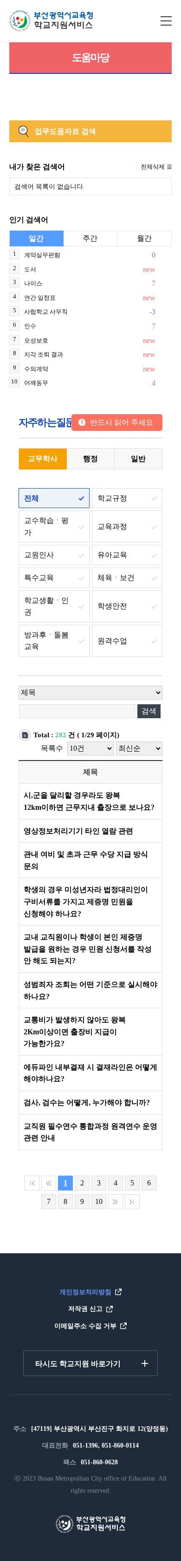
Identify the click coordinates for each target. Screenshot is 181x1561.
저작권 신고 (85, 1308)
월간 (144, 238)
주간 (90, 238)
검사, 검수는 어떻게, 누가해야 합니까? (87, 1102)
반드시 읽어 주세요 (121, 422)
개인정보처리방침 (85, 1292)
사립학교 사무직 (46, 311)
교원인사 (39, 555)
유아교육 (112, 555)
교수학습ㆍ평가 (46, 526)
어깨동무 (36, 382)
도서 (30, 269)
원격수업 (112, 641)
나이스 (33, 283)
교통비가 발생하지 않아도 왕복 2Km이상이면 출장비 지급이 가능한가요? (75, 1031)
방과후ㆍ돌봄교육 (46, 641)
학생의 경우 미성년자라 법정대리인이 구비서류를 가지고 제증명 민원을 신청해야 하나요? (86, 901)
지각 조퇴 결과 (43, 354)
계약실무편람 (42, 254)
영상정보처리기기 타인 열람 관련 (78, 831)
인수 (30, 326)
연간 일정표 (40, 297)
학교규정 (112, 498)
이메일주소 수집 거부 (85, 1326)
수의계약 (36, 368)
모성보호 (36, 340)
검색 (149, 711)
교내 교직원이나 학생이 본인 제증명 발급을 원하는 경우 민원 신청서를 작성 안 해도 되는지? (88, 949)
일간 (36, 238)
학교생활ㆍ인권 (46, 606)
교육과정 (112, 526)
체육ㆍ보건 (116, 578)
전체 (31, 498)
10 (99, 1201)
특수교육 (39, 578)
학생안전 (112, 606)
